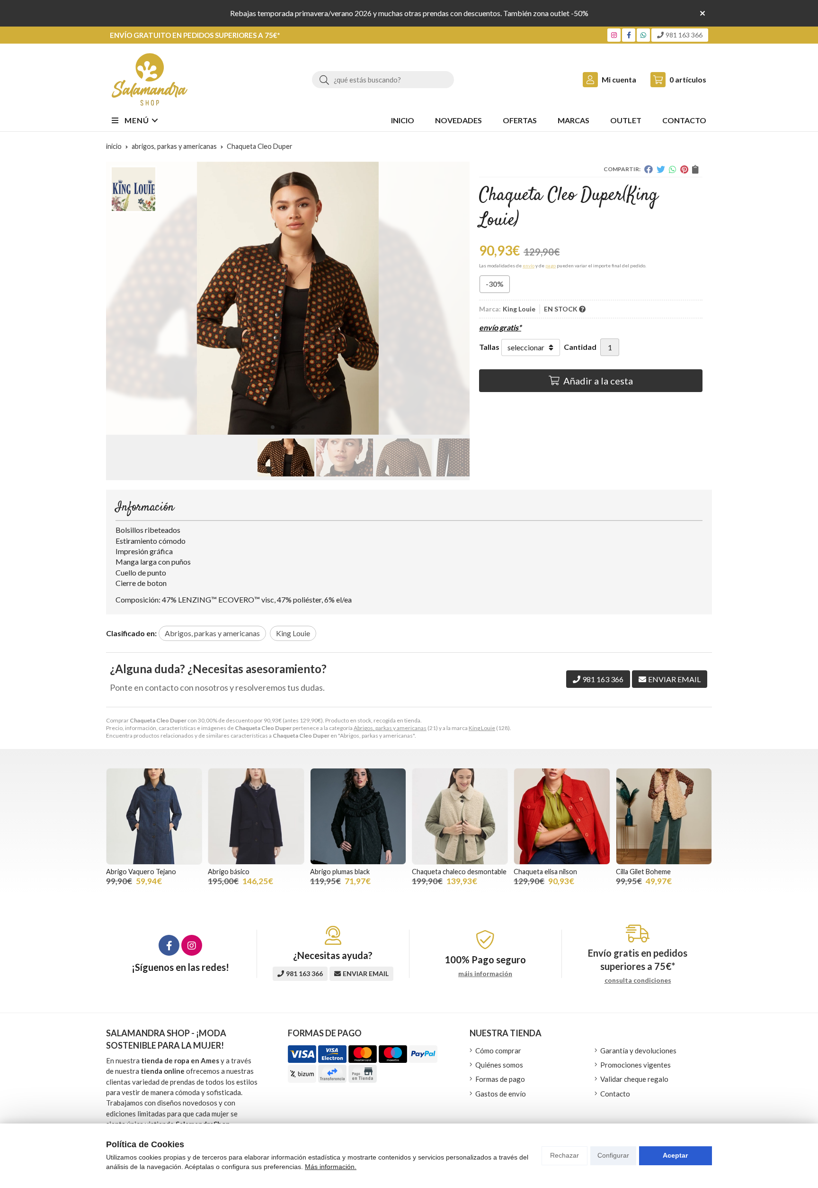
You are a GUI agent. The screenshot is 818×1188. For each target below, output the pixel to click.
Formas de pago (500, 1079)
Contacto (615, 1093)
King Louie (482, 727)
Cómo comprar (498, 1050)
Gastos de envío (500, 1093)
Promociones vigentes (635, 1064)
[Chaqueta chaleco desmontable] (459, 816)
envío (528, 265)
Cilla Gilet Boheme (643, 872)
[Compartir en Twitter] (661, 169)
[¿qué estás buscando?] (383, 79)
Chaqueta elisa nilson (545, 872)
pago (550, 265)
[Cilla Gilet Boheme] (663, 816)
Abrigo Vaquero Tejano (141, 872)
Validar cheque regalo (634, 1079)
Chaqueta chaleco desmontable (459, 872)
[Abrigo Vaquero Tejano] (154, 816)
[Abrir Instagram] (614, 35)
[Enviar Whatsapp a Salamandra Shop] (643, 35)
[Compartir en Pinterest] (684, 169)
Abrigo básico (228, 872)
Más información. (330, 1166)
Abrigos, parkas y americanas (390, 727)
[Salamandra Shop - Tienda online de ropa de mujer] (149, 79)
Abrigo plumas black (340, 872)
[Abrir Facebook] (629, 35)
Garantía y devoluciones (638, 1050)
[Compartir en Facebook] (648, 169)
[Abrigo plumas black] (358, 816)
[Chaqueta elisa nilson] (561, 816)
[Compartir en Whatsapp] (672, 169)
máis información (485, 974)
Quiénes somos (499, 1064)
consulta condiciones (638, 980)
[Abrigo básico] (255, 816)
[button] (273, 427)
